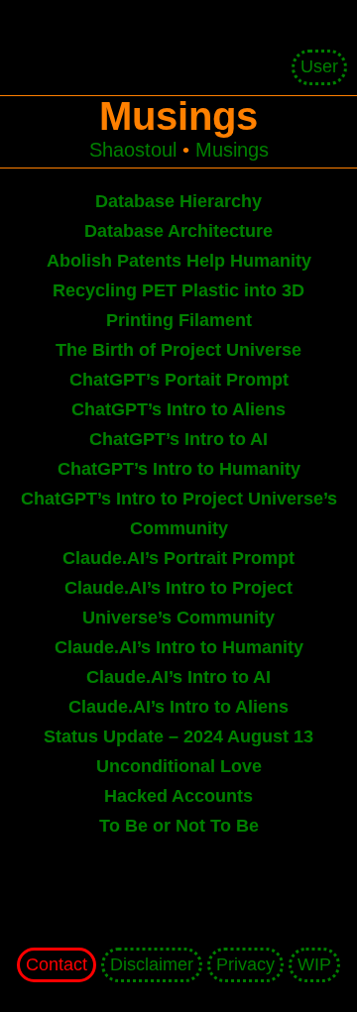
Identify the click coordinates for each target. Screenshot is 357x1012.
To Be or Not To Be (179, 826)
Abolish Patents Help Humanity (179, 261)
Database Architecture (178, 231)
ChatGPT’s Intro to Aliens (178, 409)
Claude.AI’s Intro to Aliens (178, 707)
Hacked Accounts (178, 796)
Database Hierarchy (178, 201)
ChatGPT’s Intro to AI (178, 439)
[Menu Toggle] (183, 20)
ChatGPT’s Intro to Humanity (179, 469)
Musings (232, 150)
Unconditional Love (179, 766)
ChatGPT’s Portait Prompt (179, 380)
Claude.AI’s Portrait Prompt (178, 558)
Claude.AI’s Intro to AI (178, 677)
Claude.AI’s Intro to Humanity (179, 647)
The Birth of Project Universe (178, 350)
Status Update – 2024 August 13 (178, 736)
